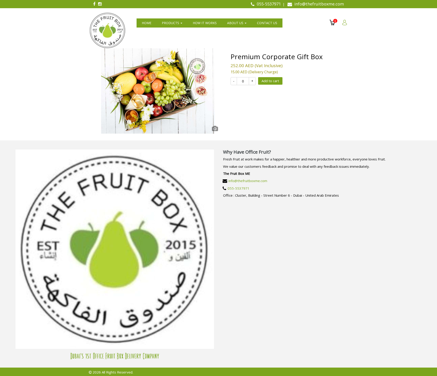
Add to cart (270, 81)
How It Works (205, 23)
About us (235, 23)
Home (146, 23)
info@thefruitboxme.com (248, 180)
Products (171, 23)
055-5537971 (238, 188)
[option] (158, 91)
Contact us (267, 23)
